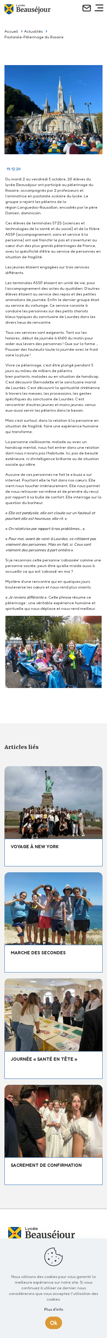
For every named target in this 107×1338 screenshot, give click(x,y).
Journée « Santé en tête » (44, 1059)
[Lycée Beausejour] (27, 8)
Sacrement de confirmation (46, 1165)
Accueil (11, 31)
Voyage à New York (35, 846)
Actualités (33, 31)
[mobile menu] (99, 9)
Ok (53, 1322)
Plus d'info (53, 1309)
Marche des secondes (38, 953)
